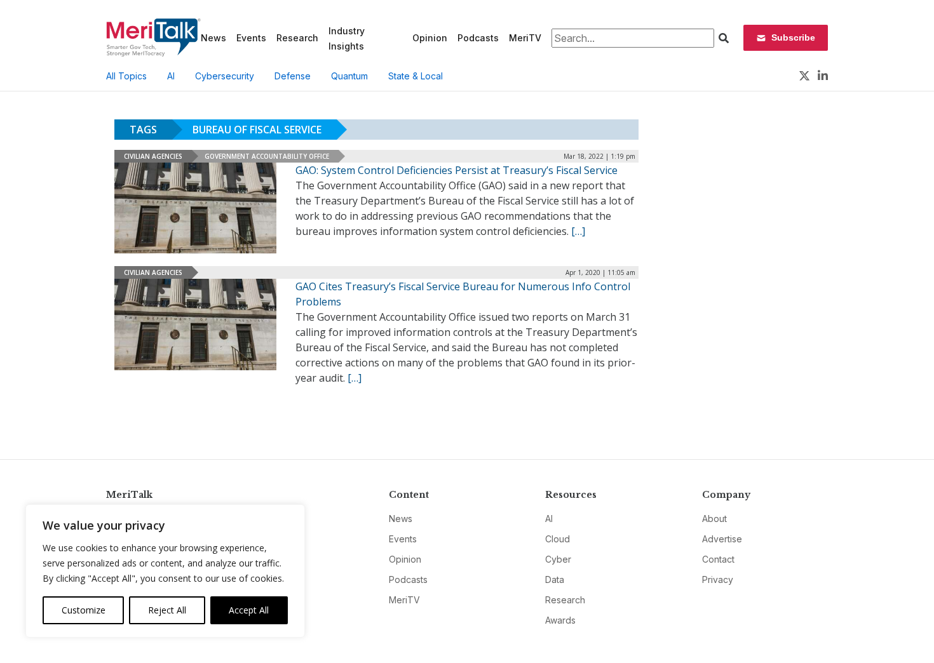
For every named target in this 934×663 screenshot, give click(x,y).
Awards (560, 620)
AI (171, 75)
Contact (718, 559)
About (714, 518)
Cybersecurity (224, 75)
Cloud (557, 538)
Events (251, 37)
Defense (292, 75)
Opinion (429, 37)
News (213, 37)
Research (297, 37)
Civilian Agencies (153, 156)
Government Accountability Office (267, 156)
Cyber (558, 559)
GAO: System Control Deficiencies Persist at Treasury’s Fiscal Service (456, 170)
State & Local (415, 75)
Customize (83, 610)
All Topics (126, 75)
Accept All (249, 610)
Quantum (349, 75)
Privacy (717, 579)
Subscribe (793, 37)
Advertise (722, 538)
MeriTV (525, 37)
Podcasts (478, 37)
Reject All (167, 610)
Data (554, 579)
